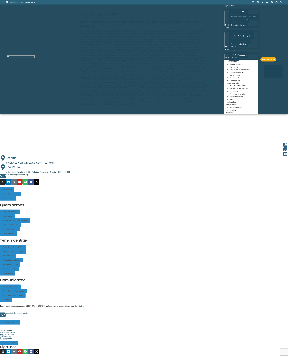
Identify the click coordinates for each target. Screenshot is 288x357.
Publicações (231, 102)
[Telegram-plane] (262, 2)
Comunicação (231, 105)
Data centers (234, 91)
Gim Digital (79, 306)
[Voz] (285, 149)
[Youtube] (267, 2)
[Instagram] (253, 2)
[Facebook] (277, 2)
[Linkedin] (258, 2)
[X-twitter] (281, 2)
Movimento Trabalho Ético (239, 89)
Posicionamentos (233, 80)
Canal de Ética (235, 75)
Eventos (233, 110)
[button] (144, 331)
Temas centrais (232, 83)
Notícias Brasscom (236, 107)
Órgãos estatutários (237, 72)
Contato (229, 113)
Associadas (234, 67)
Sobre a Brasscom (236, 64)
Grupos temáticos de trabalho (240, 70)
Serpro (232, 99)
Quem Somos (231, 61)
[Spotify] (272, 2)
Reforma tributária (236, 97)
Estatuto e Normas (236, 78)
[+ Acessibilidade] (285, 154)
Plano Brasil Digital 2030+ (238, 86)
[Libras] (285, 145)
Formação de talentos (238, 94)
